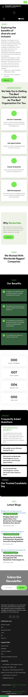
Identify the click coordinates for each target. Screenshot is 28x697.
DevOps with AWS (5, 630)
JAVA (2, 632)
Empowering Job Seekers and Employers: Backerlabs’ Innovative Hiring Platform (13, 539)
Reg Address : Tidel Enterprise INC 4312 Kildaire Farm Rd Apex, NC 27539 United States (13, 671)
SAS (2, 627)
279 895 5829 (6, 675)
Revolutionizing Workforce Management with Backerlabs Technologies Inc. (14, 558)
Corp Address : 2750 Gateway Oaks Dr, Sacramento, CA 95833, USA (12, 666)
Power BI (3, 638)
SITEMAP (19, 693)
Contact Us (8, 237)
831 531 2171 (14, 675)
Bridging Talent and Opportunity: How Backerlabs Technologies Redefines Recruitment (12, 520)
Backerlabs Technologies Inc (18, 691)
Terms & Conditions (6, 651)
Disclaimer (3, 648)
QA (2, 635)
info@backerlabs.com (8, 678)
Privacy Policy (4, 646)
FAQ (2, 654)
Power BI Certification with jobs (9, 656)
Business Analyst (5, 624)
